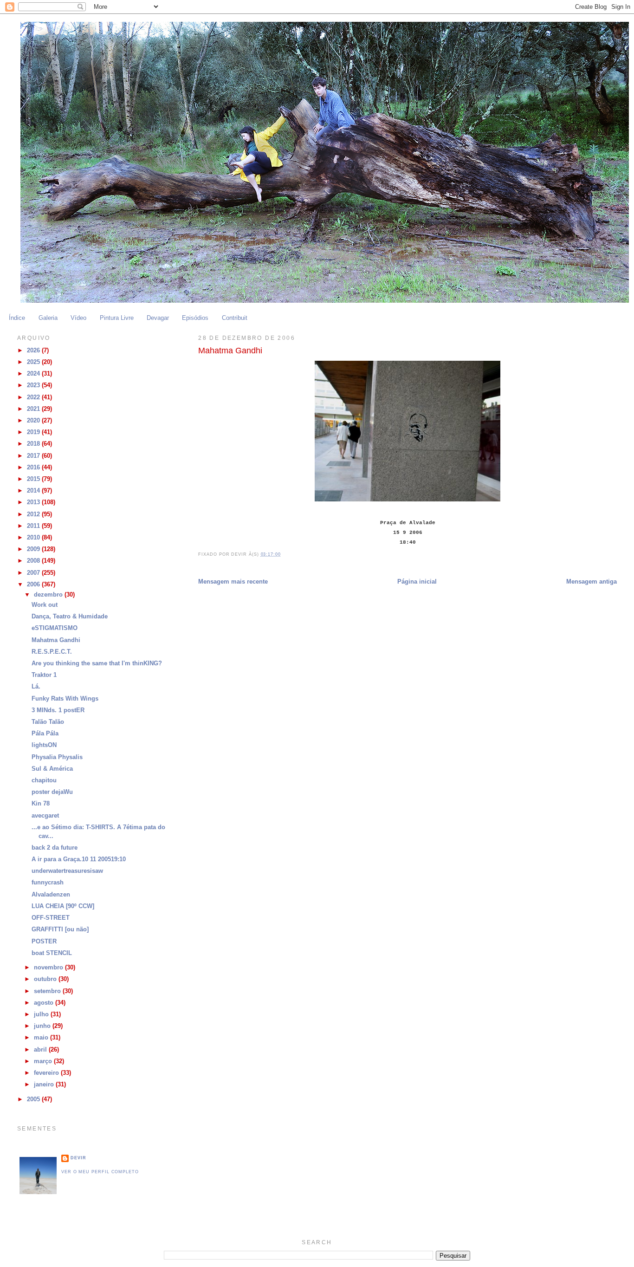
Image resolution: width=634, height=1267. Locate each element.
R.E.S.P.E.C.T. (52, 652)
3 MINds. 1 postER (58, 710)
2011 (34, 526)
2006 (34, 584)
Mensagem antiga (591, 581)
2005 (34, 1099)
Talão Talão (48, 722)
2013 (34, 502)
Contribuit (234, 318)
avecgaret (45, 815)
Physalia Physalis (57, 757)
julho (42, 1014)
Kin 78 (41, 803)
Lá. (36, 686)
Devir (78, 1158)
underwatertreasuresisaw (67, 871)
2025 (34, 362)
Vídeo (78, 318)
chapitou (44, 780)
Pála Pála (45, 733)
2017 (34, 456)
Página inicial (417, 581)
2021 (34, 409)
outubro (46, 979)
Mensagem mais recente (233, 581)
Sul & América (52, 769)
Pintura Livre (117, 318)
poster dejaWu (52, 792)
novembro (49, 967)
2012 (34, 514)
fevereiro (47, 1073)
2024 (34, 373)
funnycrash (48, 882)
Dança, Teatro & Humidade (70, 616)
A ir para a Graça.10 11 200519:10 (79, 859)
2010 (34, 537)
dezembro (49, 594)
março (44, 1061)
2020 (34, 420)
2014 (34, 490)
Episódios (195, 318)
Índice (17, 318)
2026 (34, 350)
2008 (34, 561)
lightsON (44, 745)
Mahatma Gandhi (56, 640)
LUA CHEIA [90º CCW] (63, 906)
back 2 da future (55, 848)
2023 (34, 385)
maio (42, 1037)
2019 (34, 432)
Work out (45, 605)
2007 (34, 573)
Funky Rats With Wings (65, 698)
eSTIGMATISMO (55, 628)
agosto (44, 1003)
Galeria (48, 318)
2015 (34, 479)
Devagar (158, 318)
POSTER (44, 941)
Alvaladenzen (51, 894)
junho (43, 1026)
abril (41, 1049)
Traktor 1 (44, 675)
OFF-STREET (51, 918)
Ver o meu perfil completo (100, 1172)
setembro (48, 991)
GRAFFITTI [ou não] (60, 929)
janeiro (45, 1084)
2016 (34, 467)
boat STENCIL (52, 953)
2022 (34, 397)
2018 (34, 444)
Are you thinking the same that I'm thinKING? (97, 663)
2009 (34, 549)
